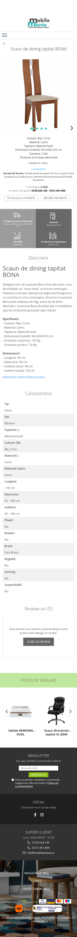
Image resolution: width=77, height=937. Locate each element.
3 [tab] (41, 128)
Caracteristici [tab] (38, 394)
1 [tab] (32, 128)
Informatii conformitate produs (24, 377)
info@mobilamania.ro (40, 852)
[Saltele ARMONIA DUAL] (20, 711)
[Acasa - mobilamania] (38, 22)
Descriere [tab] (38, 258)
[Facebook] (35, 815)
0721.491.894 (40, 847)
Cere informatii (57, 198)
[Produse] (5, 36)
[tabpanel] (38, 95)
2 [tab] (37, 128)
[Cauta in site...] (73, 35)
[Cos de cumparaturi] (64, 35)
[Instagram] (42, 815)
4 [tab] (46, 128)
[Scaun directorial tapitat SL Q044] (56, 711)
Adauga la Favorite (22, 198)
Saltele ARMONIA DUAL (20, 732)
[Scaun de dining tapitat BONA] (38, 95)
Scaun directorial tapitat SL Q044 (56, 732)
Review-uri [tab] (38, 609)
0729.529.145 (40, 842)
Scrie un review (38, 642)
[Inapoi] (2, 43)
